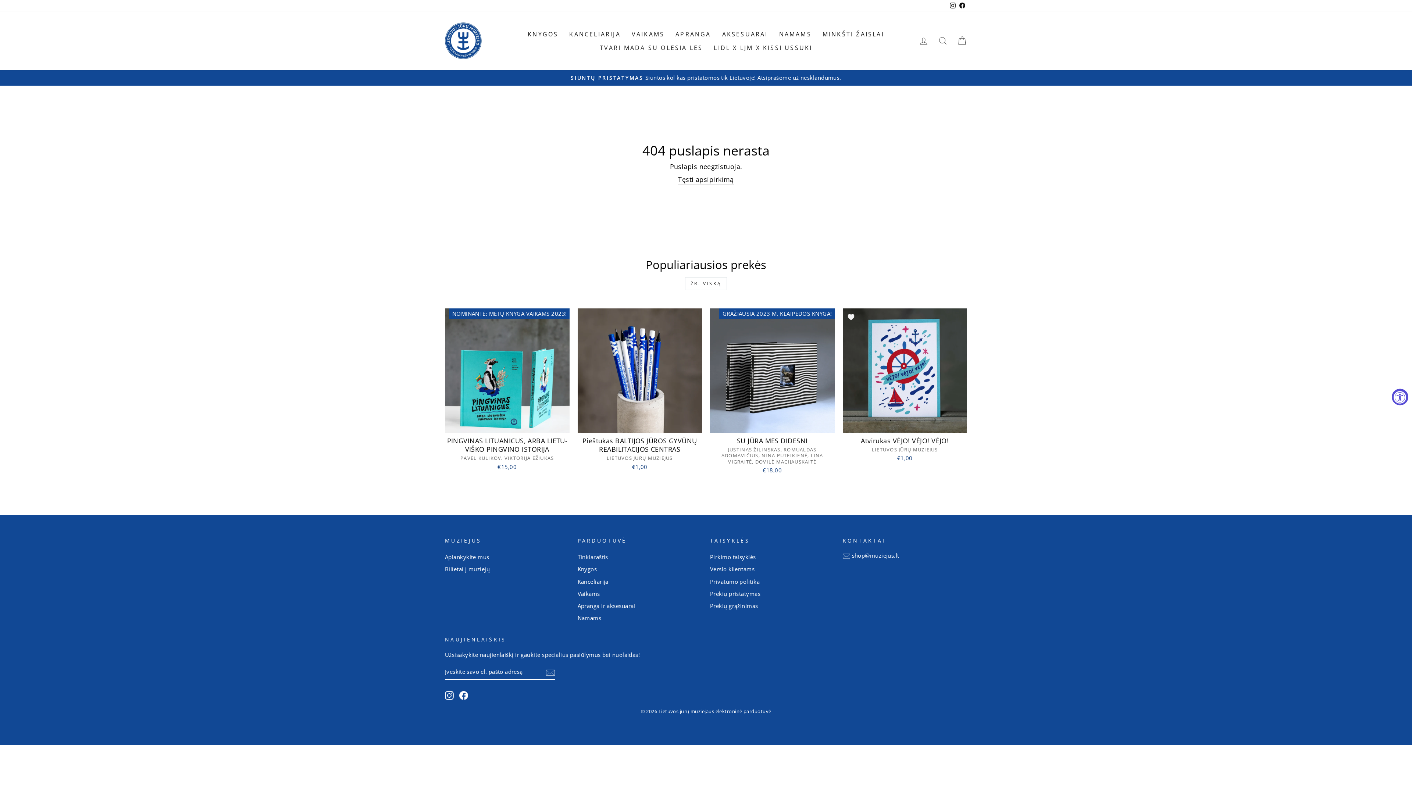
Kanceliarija (594, 34)
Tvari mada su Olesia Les (651, 48)
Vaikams (648, 34)
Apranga (693, 34)
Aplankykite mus (467, 557)
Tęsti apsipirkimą (706, 179)
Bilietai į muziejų (467, 569)
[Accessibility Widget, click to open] (1400, 397)
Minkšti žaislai (853, 34)
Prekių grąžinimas (734, 605)
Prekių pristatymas (735, 593)
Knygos (543, 34)
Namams (795, 34)
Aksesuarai (745, 34)
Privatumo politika (735, 581)
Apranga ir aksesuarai (606, 605)
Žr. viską (706, 283)
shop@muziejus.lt (875, 555)
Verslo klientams (732, 569)
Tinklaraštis (593, 557)
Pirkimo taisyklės (733, 557)
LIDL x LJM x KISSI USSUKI (763, 48)
